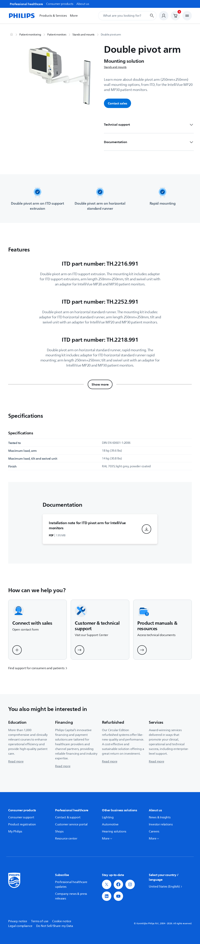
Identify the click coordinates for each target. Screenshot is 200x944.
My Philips (15, 831)
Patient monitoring (30, 35)
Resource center (66, 838)
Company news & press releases (71, 896)
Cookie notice (61, 921)
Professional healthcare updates (71, 884)
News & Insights (160, 817)
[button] (146, 529)
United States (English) (164, 886)
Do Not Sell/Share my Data (54, 926)
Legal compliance (20, 926)
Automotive (110, 824)
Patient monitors (56, 35)
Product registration (22, 824)
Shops (59, 831)
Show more (100, 384)
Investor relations (161, 824)
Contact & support (67, 817)
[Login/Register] (163, 15)
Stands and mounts (83, 35)
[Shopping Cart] (175, 15)
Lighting (108, 817)
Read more (15, 761)
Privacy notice (17, 921)
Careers (154, 831)
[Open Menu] (187, 15)
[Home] (21, 16)
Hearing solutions (114, 831)
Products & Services (53, 15)
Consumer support (21, 817)
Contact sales (117, 103)
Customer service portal (71, 824)
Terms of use (39, 921)
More (74, 15)
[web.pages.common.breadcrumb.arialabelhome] (11, 34)
